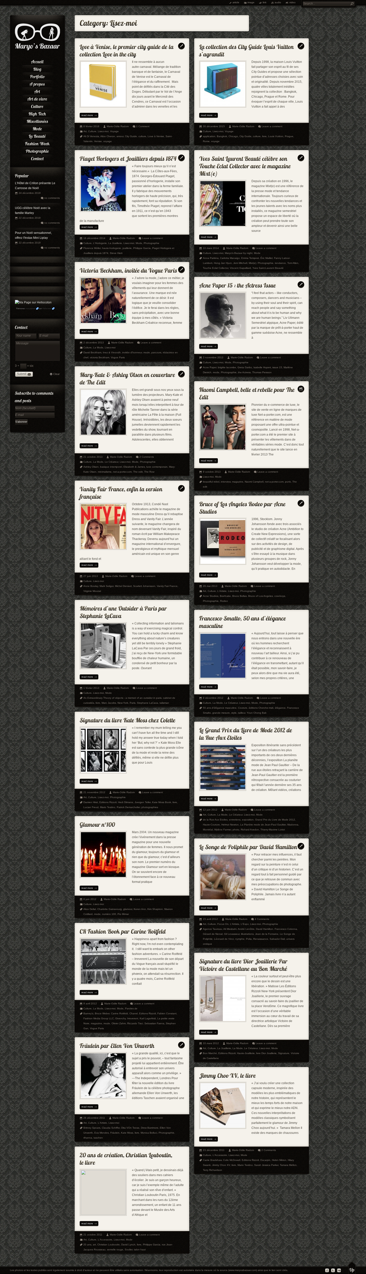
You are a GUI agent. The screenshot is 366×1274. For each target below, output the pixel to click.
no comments (52, 198)
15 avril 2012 (210, 919)
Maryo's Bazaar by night (238, 253)
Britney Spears (91, 1127)
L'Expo (245, 924)
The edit (138, 471)
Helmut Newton (230, 824)
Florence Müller (92, 248)
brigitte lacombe (227, 367)
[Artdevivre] (37, 98)
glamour (127, 909)
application (209, 136)
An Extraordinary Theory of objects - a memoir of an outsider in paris (122, 698)
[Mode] (37, 128)
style (234, 712)
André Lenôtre (246, 929)
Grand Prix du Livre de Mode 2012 (275, 819)
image (250, 2)
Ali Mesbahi (230, 929)
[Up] (352, 1268)
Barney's (88, 1013)
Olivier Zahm (119, 1023)
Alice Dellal (89, 909)
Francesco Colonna (286, 929)
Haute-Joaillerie (246, 1053)
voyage (107, 141)
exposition (248, 819)
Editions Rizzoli (108, 802)
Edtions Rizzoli (147, 1013)
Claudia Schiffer (111, 1127)
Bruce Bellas (239, 596)
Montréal (208, 829)
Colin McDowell (231, 1160)
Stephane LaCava (147, 702)
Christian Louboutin (108, 1244)
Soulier (128, 1249)
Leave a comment (272, 126)
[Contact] (37, 158)
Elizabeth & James (134, 466)
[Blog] (37, 68)
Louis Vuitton (275, 136)
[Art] (37, 90)
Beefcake (225, 596)
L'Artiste (222, 591)
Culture (92, 131)
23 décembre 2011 (214, 1150)
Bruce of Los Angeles (260, 596)
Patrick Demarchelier (128, 807)
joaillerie (127, 248)
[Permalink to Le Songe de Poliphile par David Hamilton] (248, 845)
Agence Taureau (212, 929)
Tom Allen (292, 263)
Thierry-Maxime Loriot (272, 829)
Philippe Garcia (142, 248)
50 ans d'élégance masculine (220, 707)
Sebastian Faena (154, 1023)
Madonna (292, 824)
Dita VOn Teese (130, 1127)
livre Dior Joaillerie (266, 1053)
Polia (249, 939)
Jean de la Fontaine (266, 934)
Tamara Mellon (288, 1165)
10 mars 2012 (211, 1043)
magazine (237, 481)
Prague (289, 136)
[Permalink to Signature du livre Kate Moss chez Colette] (128, 719)
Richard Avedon (250, 829)
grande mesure (221, 712)
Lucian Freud (91, 807)
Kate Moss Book (161, 802)
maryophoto (30, 308)
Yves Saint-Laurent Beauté (268, 268)
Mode (139, 243)
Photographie (151, 243)
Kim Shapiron (155, 909)
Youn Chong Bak (256, 712)
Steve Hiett (116, 253)
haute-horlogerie (111, 248)
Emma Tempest (250, 258)
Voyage (114, 131)
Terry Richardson (212, 1170)
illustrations (247, 934)
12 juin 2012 (210, 809)
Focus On (223, 924)
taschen (98, 1137)
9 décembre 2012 (213, 698)
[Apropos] (37, 83)
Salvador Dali (277, 939)
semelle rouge (115, 1249)
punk (288, 481)
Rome (206, 141)
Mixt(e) (252, 263)
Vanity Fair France (167, 586)
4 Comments (262, 919)
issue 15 (277, 367)
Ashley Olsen (91, 466)
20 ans (87, 1244)
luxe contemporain (157, 466)
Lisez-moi (103, 131)
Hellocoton (46, 308)
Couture (242, 707)
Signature (283, 1053)
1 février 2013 (91, 688)
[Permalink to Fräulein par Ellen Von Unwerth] (117, 1044)
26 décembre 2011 (94, 1117)
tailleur (241, 712)
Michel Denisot (123, 586)
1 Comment (142, 126)
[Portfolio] (37, 76)
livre (264, 136)
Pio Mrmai (123, 914)
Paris (132, 702)
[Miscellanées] (37, 120)
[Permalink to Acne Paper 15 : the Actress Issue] (237, 284)
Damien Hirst (90, 802)
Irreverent (132, 1018)
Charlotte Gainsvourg (109, 909)
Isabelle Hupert (262, 367)
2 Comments (146, 456)
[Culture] (37, 105)
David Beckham (92, 352)
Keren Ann (140, 909)
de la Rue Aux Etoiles (215, 819)
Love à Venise (156, 136)
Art (85, 131)
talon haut (140, 1249)
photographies (149, 807)
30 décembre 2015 (214, 126)
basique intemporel (111, 466)
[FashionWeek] (37, 143)
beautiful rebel (211, 481)
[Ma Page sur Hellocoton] (33, 302)
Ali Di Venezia (91, 136)
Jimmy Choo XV (221, 1165)
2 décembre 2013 (93, 342)
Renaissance (260, 939)
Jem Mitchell (240, 263)
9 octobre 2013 (212, 471)
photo (236, 829)
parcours (156, 352)
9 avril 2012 (90, 1003)
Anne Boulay (90, 586)
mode (146, 352)
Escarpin (265, 1160)
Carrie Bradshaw (212, 1160)
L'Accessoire (220, 1155)
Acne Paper (209, 367)
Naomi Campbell (254, 481)
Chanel (133, 1013)
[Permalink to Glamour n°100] (97, 823)
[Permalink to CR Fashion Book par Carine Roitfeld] (123, 930)
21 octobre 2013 (93, 456)
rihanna (87, 1137)
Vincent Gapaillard (240, 268)
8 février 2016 (91, 126)
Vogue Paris (118, 357)
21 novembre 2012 (94, 792)
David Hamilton (264, 929)
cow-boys (279, 596)
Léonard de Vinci (224, 939)
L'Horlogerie (100, 243)
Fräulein (115, 1132)
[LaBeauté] (37, 135)
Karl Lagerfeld (148, 1018)
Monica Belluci (149, 1132)
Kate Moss (127, 1132)
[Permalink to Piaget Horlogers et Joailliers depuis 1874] (128, 157)
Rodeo (224, 601)
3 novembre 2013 (213, 357)
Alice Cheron (107, 136)
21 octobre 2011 (92, 1234)
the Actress (244, 372)
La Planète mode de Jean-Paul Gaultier (263, 824)
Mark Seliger (107, 586)
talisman (164, 702)
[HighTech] (37, 113)
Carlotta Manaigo (230, 258)
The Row (149, 471)
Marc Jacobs (109, 702)
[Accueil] (37, 61)
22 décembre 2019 (30, 217)
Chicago (233, 136)
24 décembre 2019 (30, 193)
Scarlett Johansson (144, 586)
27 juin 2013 (90, 576)
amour (120, 136)
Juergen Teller (143, 802)
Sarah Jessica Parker (266, 1165)
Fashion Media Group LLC (98, 1018)
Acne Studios (210, 596)
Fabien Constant (167, 1013)
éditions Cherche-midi (261, 707)
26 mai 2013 (210, 586)
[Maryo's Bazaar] (37, 49)
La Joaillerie (115, 243)
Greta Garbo (245, 367)
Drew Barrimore (149, 1127)
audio (278, 2)
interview (226, 481)
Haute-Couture (211, 824)
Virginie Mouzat (92, 591)
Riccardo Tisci (135, 1023)
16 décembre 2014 (94, 238)
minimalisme (105, 471)
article (236, 2)
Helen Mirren (279, 1160)
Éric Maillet (266, 258)
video (292, 2)
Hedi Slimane (125, 802)
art (94, 1244)
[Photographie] (37, 150)
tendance (280, 263)
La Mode (98, 347)
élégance (280, 707)
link (264, 2)
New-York (123, 702)
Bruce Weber (102, 1013)
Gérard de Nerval (213, 934)
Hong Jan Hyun (223, 263)
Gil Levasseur (232, 934)
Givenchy (120, 1018)
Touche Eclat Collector (215, 268)
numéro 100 (109, 914)
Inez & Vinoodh (112, 352)
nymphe (239, 939)
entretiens (235, 819)
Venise (98, 141)
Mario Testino (107, 807)
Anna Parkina (211, 258)
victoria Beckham (99, 357)
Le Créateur (111, 461)
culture (142, 136)
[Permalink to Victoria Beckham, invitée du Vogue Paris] (128, 269)
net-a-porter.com (122, 471)
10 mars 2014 (211, 248)
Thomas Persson (262, 372)
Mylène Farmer (222, 829)
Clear (56, 373)
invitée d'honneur (132, 352)
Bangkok (222, 136)
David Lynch (128, 1244)
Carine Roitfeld (119, 1013)
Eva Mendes (101, 1132)
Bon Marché (210, 1053)
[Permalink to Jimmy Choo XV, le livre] (227, 1074)
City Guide (131, 136)
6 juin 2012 (89, 899)
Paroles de (131, 1008)
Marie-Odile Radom (118, 126)
